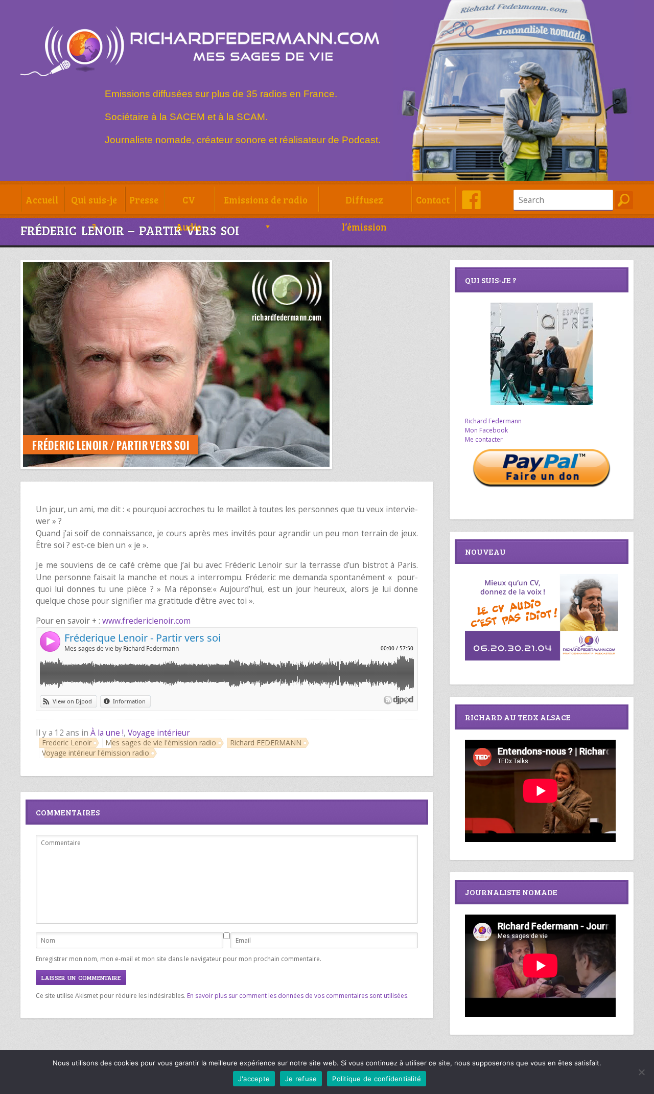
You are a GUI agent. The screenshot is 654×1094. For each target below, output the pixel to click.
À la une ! (107, 732)
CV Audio (189, 203)
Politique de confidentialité (376, 1079)
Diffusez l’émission (364, 203)
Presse (143, 199)
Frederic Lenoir (66, 742)
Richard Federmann (493, 421)
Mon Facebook (486, 430)
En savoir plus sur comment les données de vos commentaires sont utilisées (297, 995)
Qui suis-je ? (94, 203)
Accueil (42, 199)
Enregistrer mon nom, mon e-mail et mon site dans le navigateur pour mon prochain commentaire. (178, 958)
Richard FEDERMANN (265, 742)
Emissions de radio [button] (266, 199)
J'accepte (254, 1079)
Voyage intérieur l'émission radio (95, 753)
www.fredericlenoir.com (146, 620)
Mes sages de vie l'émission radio (160, 742)
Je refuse (301, 1079)
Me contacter (484, 439)
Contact (433, 199)
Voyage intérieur (159, 732)
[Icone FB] (471, 199)
